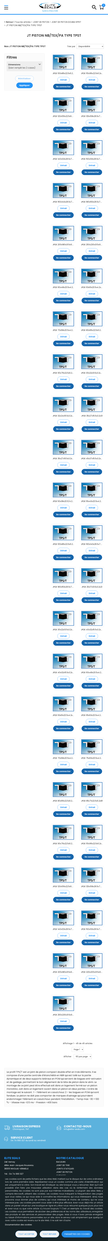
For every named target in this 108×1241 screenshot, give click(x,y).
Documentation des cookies (18, 1224)
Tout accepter (26, 1234)
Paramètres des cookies (77, 1234)
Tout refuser (49, 1234)
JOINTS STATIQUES (65, 1168)
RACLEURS (61, 1161)
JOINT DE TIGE (63, 1165)
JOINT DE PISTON (64, 1172)
